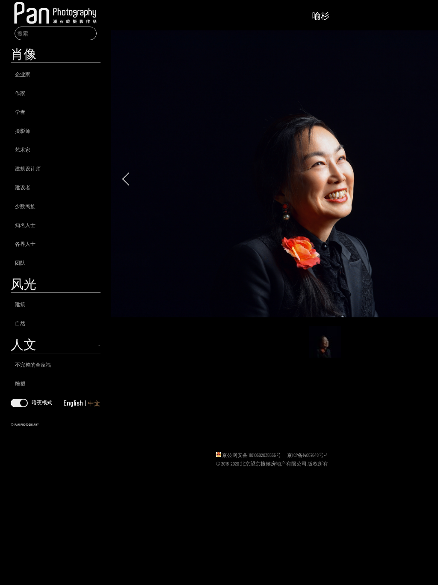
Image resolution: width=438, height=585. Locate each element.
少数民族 (25, 206)
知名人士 (25, 225)
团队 (20, 263)
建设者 (22, 187)
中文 (94, 403)
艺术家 (22, 149)
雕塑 (20, 383)
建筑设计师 (28, 168)
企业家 (22, 74)
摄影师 (22, 131)
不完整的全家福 (33, 364)
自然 (20, 323)
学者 (20, 112)
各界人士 (25, 244)
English (73, 402)
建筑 (20, 304)
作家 (20, 93)
